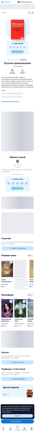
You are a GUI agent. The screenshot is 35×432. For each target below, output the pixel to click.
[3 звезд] (17, 47)
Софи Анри (4, 324)
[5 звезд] (24, 47)
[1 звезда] (10, 47)
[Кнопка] (11, 262)
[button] (17, 29)
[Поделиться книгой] (32, 12)
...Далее (8, 412)
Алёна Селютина (19, 324)
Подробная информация (10, 102)
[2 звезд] (14, 47)
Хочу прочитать (15, 421)
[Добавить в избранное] (29, 12)
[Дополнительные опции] (32, 421)
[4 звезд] (21, 47)
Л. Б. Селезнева (17, 66)
